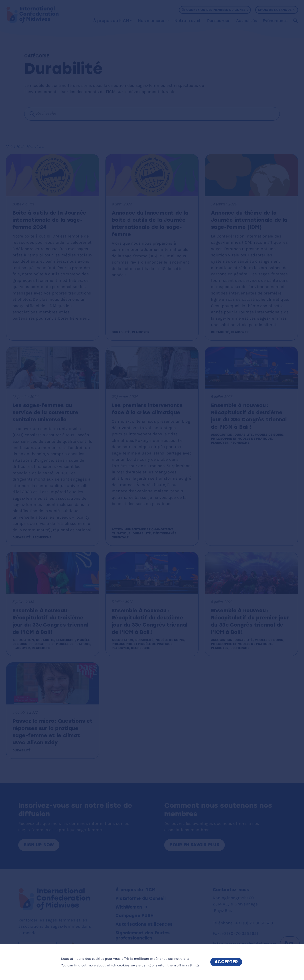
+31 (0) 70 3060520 (254, 923)
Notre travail (187, 20)
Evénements (275, 20)
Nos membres (152, 20)
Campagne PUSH (135, 915)
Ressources (218, 20)
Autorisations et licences (144, 924)
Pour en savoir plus (194, 844)
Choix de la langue (275, 10)
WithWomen (129, 907)
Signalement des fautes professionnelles (143, 935)
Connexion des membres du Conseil (217, 10)
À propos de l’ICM (111, 20)
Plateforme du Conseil (141, 898)
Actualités (246, 20)
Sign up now (39, 844)
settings (193, 965)
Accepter (226, 961)
